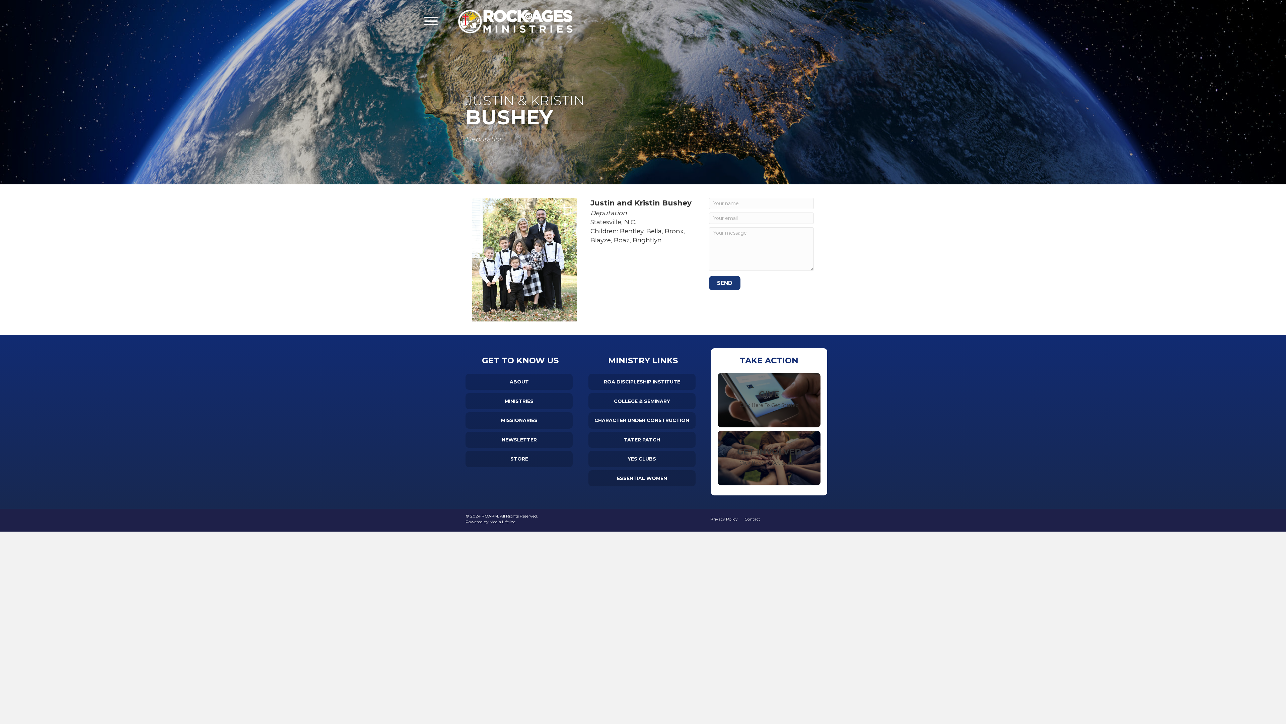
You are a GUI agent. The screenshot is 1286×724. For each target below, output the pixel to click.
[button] (431, 21)
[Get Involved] (769, 458)
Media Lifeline (502, 521)
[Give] (769, 400)
